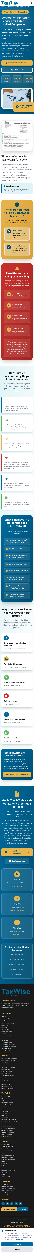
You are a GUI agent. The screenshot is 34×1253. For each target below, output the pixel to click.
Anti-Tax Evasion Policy (17, 1222)
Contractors (4, 1113)
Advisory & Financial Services (8, 1170)
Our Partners (4, 1040)
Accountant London (6, 1048)
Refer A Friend (5, 1027)
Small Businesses (6, 1124)
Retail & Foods (5, 1168)
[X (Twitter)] (3, 1203)
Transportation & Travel (7, 1146)
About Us (3, 1016)
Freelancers (4, 1115)
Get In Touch (23, 1209)
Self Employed (5, 1117)
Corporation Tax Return (7, 1063)
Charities (3, 1107)
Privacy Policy (9, 1220)
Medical (3, 1166)
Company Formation (6, 1082)
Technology (4, 1172)
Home (3, 6)
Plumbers (3, 1161)
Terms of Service (18, 1220)
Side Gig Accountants (6, 1134)
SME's (3, 1109)
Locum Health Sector (6, 1148)
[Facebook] (7, 1203)
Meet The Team (5, 1025)
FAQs (2, 1038)
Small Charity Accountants (8, 1188)
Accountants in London (24, 1226)
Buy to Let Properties (6, 1144)
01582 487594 (17, 886)
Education (4, 1174)
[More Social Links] (20, 1203)
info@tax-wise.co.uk (17, 910)
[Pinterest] (16, 1203)
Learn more (19, 1239)
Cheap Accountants (6, 1036)
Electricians (4, 1163)
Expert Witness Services (7, 1190)
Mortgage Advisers (6, 1136)
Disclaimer (25, 1220)
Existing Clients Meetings (7, 1023)
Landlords (3, 1098)
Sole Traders (4, 1100)
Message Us (17, 934)
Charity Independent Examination (9, 1080)
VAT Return (4, 1065)
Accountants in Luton (6, 1042)
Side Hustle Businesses (7, 1130)
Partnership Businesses (7, 1102)
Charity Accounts (5, 1077)
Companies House (6, 1184)
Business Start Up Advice (7, 1084)
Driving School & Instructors (8, 1159)
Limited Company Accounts (8, 1060)
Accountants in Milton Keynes (9, 1050)
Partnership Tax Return (7, 1069)
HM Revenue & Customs (7, 1186)
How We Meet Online (6, 1031)
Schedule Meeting (6, 1021)
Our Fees (3, 1033)
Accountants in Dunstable (8, 1044)
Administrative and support (8, 1155)
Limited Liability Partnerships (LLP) (9, 1121)
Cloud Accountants (6, 1111)
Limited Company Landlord (8, 1128)
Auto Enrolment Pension (7, 1075)
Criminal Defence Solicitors (8, 1193)
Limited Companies (6, 1096)
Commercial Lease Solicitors (8, 1195)
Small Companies (5, 1176)
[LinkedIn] (11, 1203)
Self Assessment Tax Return (8, 1067)
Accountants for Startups (7, 1104)
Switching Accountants (7, 1029)
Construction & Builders (7, 1151)
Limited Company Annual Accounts (10, 1058)
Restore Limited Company (7, 1088)
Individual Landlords (6, 1126)
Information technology (7, 1157)
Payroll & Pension (5, 1073)
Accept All (18, 1244)
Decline (17, 1249)
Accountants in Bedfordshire (8, 1046)
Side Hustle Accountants (7, 1132)
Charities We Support (6, 1018)
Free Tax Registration (6, 1086)
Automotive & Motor (6, 1153)
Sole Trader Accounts (6, 1071)
